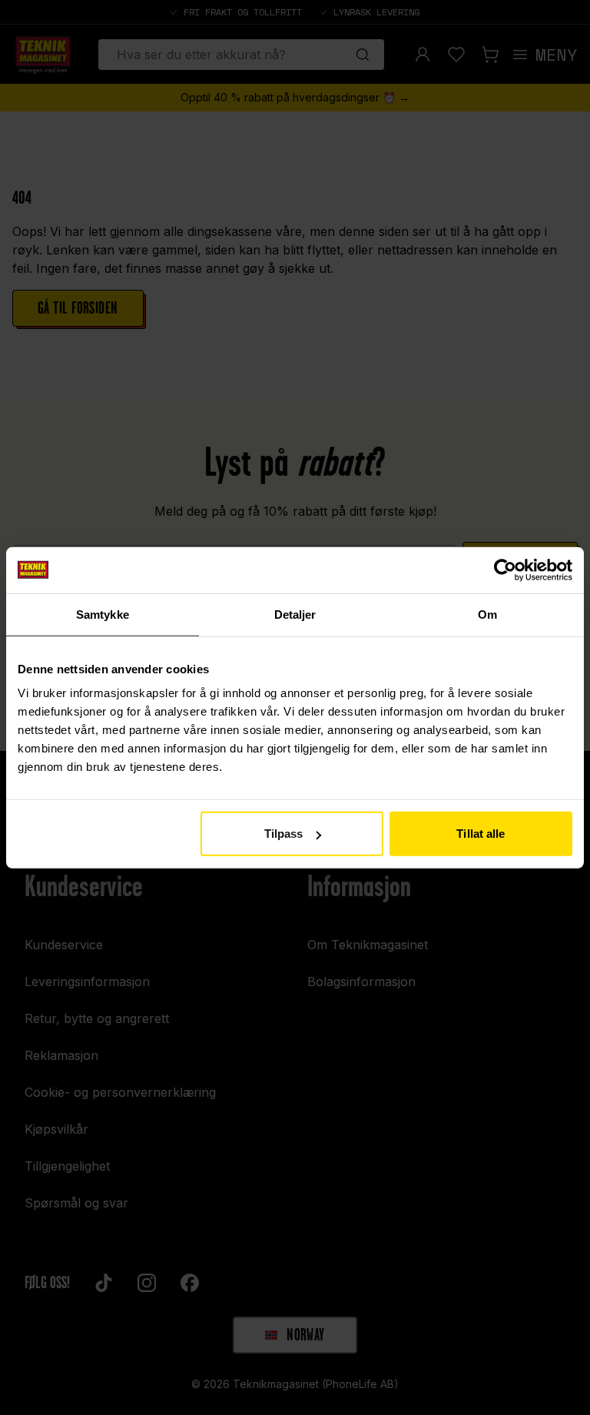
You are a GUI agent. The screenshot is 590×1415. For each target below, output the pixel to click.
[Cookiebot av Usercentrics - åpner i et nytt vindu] (505, 569)
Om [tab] (487, 613)
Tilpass (283, 833)
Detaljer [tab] (295, 613)
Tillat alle (480, 833)
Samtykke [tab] (102, 613)
